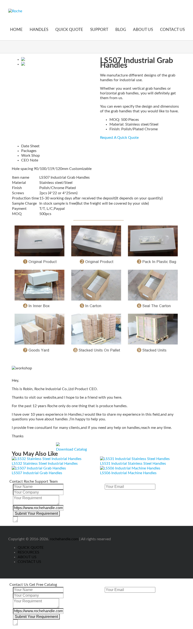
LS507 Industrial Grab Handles (37, 473)
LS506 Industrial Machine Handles (128, 473)
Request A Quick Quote (119, 137)
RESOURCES (28, 552)
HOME (16, 30)
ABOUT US (143, 30)
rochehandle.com (64, 539)
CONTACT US (172, 30)
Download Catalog (71, 449)
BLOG (120, 30)
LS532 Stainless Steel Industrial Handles (45, 463)
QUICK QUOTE (69, 30)
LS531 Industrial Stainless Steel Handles (133, 463)
